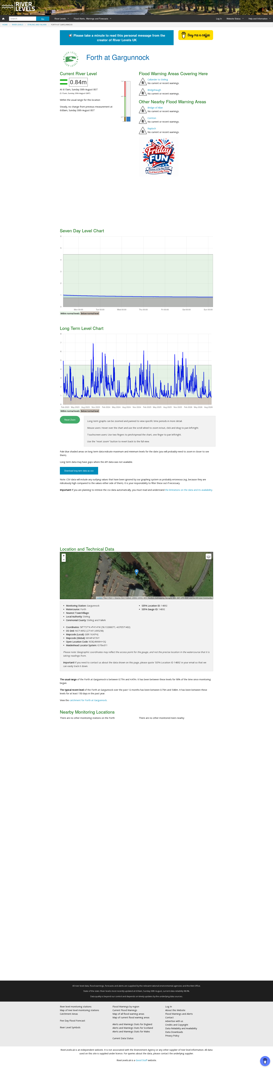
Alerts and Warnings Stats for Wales (131, 1031)
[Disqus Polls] (136, 768)
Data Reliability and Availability (181, 1028)
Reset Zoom (70, 419)
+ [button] (64, 555)
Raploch (152, 128)
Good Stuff (141, 1060)
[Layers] (208, 556)
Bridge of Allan (155, 107)
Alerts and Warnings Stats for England (132, 1024)
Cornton (152, 118)
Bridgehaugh (154, 89)
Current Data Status (122, 1038)
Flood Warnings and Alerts (179, 1013)
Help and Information (258, 18)
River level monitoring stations (75, 1006)
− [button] (64, 559)
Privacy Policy (172, 1035)
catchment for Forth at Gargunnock (88, 700)
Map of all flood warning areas (128, 1013)
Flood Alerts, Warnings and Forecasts (91, 18)
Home (5, 24)
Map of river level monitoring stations (79, 1010)
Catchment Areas (69, 1013)
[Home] (3, 18)
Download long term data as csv (79, 470)
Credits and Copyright (176, 1024)
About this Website (175, 1010)
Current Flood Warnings (124, 1010)
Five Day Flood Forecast (72, 1020)
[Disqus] (136, 851)
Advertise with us (174, 1021)
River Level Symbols (70, 1027)
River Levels (60, 18)
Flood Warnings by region (125, 1006)
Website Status (234, 18)
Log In (219, 18)
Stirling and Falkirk (37, 24)
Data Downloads (174, 1031)
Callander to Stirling (158, 79)
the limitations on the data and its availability (188, 489)
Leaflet (99, 598)
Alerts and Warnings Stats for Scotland (132, 1027)
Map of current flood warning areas (130, 1017)
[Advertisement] (136, 202)
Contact (169, 1017)
